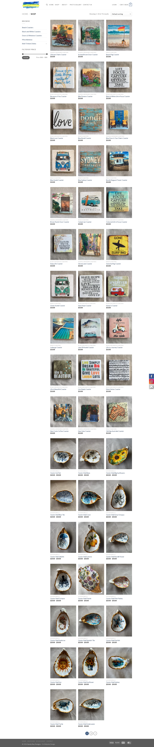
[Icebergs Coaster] (63, 328)
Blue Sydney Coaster (85, 180)
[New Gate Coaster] (91, 411)
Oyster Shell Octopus (57, 598)
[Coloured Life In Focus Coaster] (119, 202)
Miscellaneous (27, 40)
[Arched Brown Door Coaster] (91, 35)
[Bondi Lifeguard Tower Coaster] (119, 160)
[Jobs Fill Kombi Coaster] (91, 328)
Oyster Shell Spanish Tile (86, 640)
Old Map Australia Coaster (115, 431)
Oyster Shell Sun (55, 682)
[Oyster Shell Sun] (63, 662)
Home (51, 5)
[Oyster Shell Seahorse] (63, 621)
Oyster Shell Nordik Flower (115, 557)
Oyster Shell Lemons (85, 557)
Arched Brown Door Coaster (88, 54)
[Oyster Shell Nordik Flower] (119, 537)
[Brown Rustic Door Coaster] (63, 202)
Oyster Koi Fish (55, 473)
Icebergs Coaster (56, 347)
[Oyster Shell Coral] (91, 495)
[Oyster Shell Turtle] (63, 704)
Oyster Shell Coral (84, 515)
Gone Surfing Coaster (113, 264)
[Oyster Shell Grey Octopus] (119, 495)
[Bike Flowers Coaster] (91, 77)
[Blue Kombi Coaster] (63, 160)
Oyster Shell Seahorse (57, 640)
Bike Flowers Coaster (85, 96)
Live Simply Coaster (84, 389)
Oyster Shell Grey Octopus (115, 515)
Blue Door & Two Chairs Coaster (117, 138)
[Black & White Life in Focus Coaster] (119, 77)
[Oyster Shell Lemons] (91, 537)
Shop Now (31, 741)
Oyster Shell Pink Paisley (114, 598)
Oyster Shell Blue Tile (57, 515)
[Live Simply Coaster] (91, 370)
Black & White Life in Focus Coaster (118, 96)
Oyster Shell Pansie (84, 598)
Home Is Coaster (112, 306)
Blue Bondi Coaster (84, 138)
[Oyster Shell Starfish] (119, 621)
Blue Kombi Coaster (57, 180)
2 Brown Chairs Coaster (58, 54)
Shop (57, 5)
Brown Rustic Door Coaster (59, 222)
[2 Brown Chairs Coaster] (63, 35)
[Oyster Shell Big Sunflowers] (119, 453)
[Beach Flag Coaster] (119, 35)
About (64, 5)
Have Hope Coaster (84, 306)
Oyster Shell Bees (84, 473)
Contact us (87, 5)
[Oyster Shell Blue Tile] (63, 495)
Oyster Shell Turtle (56, 724)
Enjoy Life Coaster (56, 264)
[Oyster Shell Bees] (91, 453)
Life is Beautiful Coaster (58, 389)
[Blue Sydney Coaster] (91, 160)
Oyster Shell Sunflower (86, 682)
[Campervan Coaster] (91, 202)
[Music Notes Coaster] (119, 370)
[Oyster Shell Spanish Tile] (91, 621)
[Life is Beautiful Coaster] (63, 370)
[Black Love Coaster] (63, 118)
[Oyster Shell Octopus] (63, 579)
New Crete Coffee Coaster (59, 431)
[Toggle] (46, 43)
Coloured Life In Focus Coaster (116, 222)
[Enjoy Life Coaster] (63, 244)
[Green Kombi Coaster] (63, 286)
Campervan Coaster (85, 222)
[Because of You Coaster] (63, 77)
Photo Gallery (75, 5)
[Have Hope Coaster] (91, 286)
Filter (26, 57)
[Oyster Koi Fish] (63, 453)
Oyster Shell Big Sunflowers (115, 473)
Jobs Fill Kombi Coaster (86, 347)
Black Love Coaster (56, 138)
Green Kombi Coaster (57, 306)
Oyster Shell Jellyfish (57, 557)
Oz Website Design (48, 744)
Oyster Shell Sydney (113, 682)
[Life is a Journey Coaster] (119, 328)
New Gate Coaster (84, 431)
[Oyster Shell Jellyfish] (63, 537)
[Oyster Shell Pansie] (91, 579)
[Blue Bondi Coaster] (91, 118)
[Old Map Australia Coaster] (119, 411)
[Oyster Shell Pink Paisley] (119, 579)
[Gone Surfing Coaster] (119, 244)
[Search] (47, 5)
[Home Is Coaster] (119, 286)
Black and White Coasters (31, 32)
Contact (50, 741)
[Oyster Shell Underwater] (91, 704)
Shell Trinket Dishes (29, 44)
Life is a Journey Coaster (114, 347)
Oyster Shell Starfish (113, 640)
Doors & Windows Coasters (32, 35)
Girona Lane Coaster (85, 264)
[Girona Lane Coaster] (91, 244)
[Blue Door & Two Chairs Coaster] (119, 118)
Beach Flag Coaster (112, 54)
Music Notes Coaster (113, 389)
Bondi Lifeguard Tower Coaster (116, 180)
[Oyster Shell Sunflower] (91, 662)
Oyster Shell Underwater (86, 724)
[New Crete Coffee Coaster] (63, 411)
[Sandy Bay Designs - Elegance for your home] (32, 4)
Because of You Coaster (58, 96)
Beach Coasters (27, 27)
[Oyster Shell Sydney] (119, 662)
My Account (40, 741)
